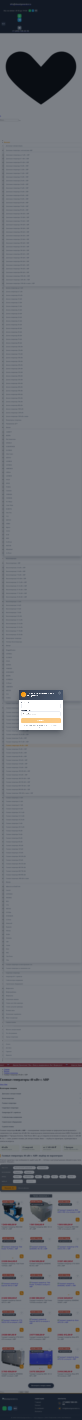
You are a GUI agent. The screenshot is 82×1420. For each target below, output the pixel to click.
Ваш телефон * (26, 711)
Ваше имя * (25, 703)
